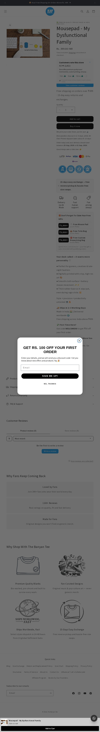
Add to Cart (50, 729)
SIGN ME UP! (50, 376)
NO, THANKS (50, 384)
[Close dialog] (79, 341)
